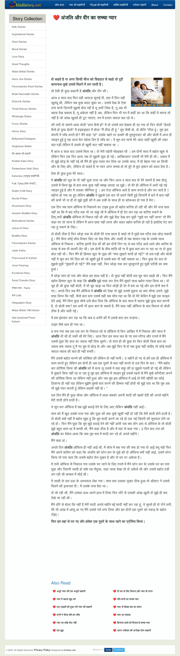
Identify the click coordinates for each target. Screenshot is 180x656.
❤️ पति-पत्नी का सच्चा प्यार (126, 599)
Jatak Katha (18, 250)
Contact (167, 5)
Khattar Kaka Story (23, 161)
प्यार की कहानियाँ (77, 5)
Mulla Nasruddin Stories (25, 94)
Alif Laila (16, 295)
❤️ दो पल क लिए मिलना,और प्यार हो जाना (133, 591)
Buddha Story (19, 235)
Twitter (108, 649)
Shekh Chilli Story (22, 191)
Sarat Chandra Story (23, 280)
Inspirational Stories (23, 34)
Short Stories (19, 41)
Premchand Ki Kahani (24, 258)
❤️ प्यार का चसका (122, 614)
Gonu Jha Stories (22, 79)
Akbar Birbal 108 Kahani (25, 310)
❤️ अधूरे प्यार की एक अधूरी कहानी (69, 591)
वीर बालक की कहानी (21, 153)
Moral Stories (19, 49)
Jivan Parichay (20, 265)
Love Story (18, 56)
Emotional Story (21, 273)
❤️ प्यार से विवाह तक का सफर (127, 607)
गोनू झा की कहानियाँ (99, 5)
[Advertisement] (111, 48)
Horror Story (19, 131)
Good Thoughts (21, 64)
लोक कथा (59, 5)
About (154, 5)
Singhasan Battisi (22, 146)
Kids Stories (19, 26)
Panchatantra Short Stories (27, 86)
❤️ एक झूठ (58, 630)
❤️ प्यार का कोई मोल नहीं (64, 622)
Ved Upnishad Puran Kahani (23, 319)
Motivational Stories (23, 220)
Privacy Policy (42, 650)
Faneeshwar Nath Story (25, 168)
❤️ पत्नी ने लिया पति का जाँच (66, 614)
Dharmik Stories (21, 101)
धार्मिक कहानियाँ (120, 5)
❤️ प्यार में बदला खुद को (64, 599)
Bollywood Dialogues (24, 138)
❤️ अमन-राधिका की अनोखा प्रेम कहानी (132, 630)
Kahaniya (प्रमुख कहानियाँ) (25, 176)
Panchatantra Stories (24, 243)
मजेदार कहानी (139, 5)
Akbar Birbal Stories (23, 71)
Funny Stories (20, 123)
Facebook (119, 649)
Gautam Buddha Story (24, 213)
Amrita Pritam (20, 198)
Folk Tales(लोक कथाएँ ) (24, 183)
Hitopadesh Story (22, 302)
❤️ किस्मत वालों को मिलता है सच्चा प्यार (131, 622)
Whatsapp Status (21, 116)
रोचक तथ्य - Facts (21, 288)
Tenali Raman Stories (24, 108)
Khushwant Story (21, 205)
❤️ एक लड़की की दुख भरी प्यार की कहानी (72, 607)
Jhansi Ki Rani (20, 228)
